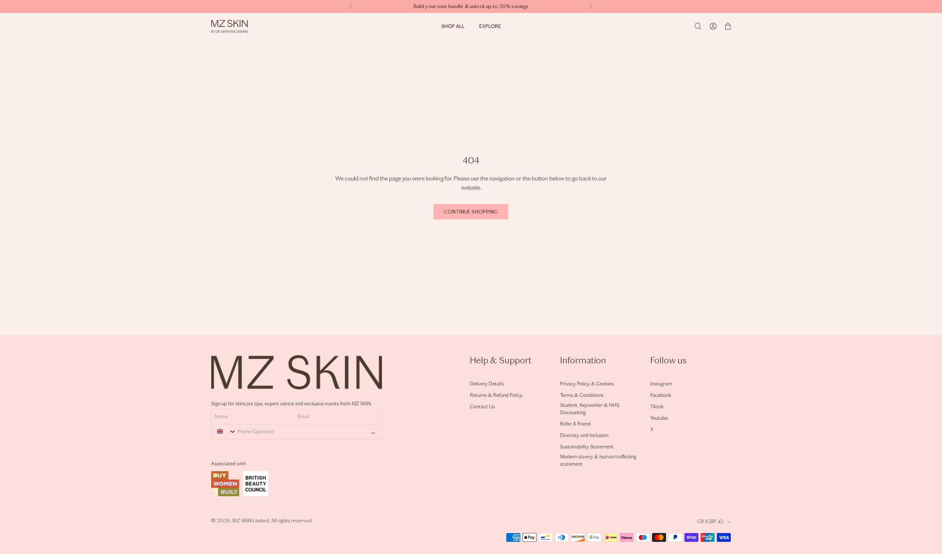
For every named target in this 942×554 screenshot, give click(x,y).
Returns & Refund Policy (496, 395)
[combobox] (224, 431)
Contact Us (482, 406)
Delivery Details (487, 384)
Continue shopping (471, 212)
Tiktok (656, 406)
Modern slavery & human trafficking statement (598, 460)
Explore (490, 26)
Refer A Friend (575, 424)
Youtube (659, 418)
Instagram (661, 384)
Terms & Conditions (581, 395)
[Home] (229, 26)
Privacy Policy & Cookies (587, 384)
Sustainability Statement (586, 447)
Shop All (452, 26)
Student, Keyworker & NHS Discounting (589, 409)
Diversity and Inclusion (584, 435)
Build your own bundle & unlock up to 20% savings (471, 6)
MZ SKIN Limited (251, 521)
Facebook (660, 395)
